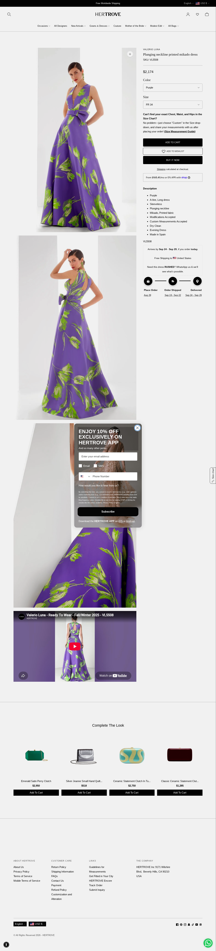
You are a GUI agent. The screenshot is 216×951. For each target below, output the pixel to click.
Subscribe (108, 511)
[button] (6, 945)
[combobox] (85, 476)
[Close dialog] (137, 428)
